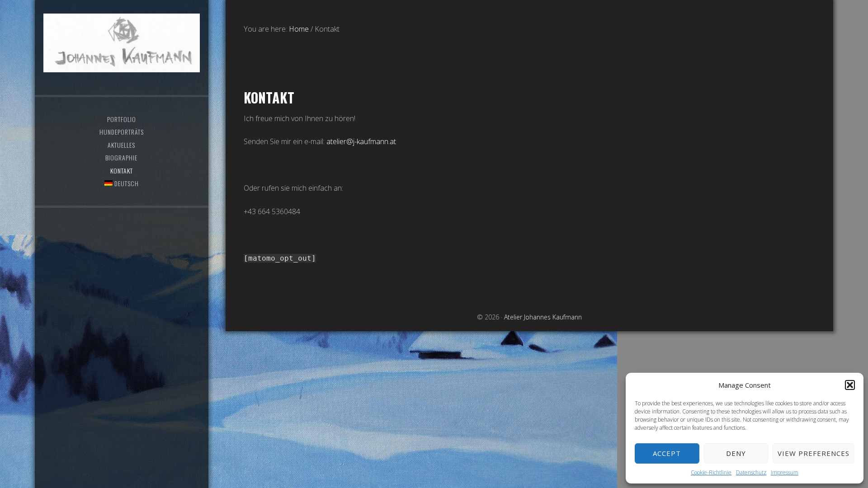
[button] (849, 384)
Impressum (784, 472)
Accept (667, 453)
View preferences (813, 453)
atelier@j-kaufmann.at (361, 141)
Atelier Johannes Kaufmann (121, 43)
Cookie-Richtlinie (711, 472)
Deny (736, 453)
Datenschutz (751, 472)
